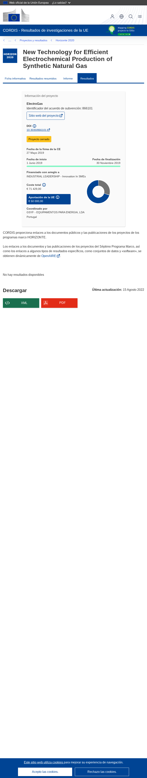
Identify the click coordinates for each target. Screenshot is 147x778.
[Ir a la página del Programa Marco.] (10, 56)
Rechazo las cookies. (102, 771)
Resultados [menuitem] (87, 78)
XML (24, 303)
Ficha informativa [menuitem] (15, 78)
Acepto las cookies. (45, 771)
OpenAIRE (49, 256)
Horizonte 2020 (65, 40)
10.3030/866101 (37, 129)
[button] (121, 16)
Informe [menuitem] (68, 78)
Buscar (131, 16)
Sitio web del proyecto (44, 117)
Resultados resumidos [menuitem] (42, 78)
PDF (62, 302)
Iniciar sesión (112, 16)
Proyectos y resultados (33, 40)
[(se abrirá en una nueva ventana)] (16, 14)
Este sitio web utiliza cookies (44, 762)
